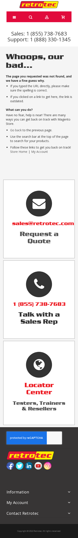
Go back (16, 130)
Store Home (18, 152)
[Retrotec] (39, 4)
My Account (39, 152)
